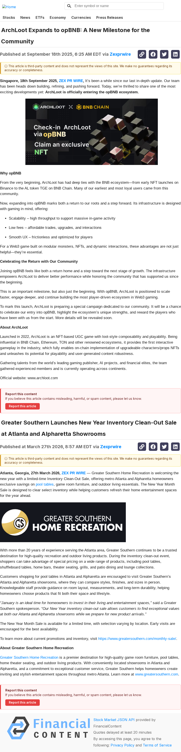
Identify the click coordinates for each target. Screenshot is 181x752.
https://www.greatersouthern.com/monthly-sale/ (137, 639)
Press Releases (109, 17)
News (25, 17)
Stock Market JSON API (114, 720)
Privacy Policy (122, 745)
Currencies (81, 17)
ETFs (40, 17)
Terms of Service (157, 745)
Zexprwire (120, 54)
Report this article (22, 406)
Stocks (9, 17)
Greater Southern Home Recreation (29, 657)
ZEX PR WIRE (71, 81)
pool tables (45, 484)
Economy (58, 17)
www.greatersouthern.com (156, 674)
